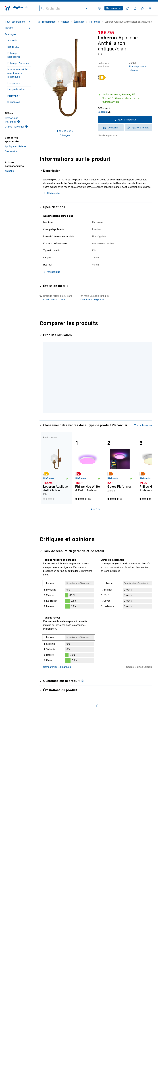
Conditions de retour (54, 299)
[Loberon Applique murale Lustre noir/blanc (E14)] (120, 377)
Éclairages (10, 34)
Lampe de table (16, 89)
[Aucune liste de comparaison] (135, 8)
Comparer (113, 127)
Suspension (13, 102)
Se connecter (113, 8)
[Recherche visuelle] (87, 8)
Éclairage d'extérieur (18, 63)
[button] (125, 98)
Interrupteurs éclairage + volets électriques (17, 73)
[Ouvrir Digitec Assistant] (127, 8)
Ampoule (12, 40)
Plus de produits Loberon (138, 67)
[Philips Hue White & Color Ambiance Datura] (88, 503)
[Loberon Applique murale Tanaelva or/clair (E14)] (88, 377)
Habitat (9, 28)
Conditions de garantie (93, 299)
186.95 (106, 32)
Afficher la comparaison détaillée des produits (72, 343)
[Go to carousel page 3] (94, 448)
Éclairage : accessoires (13, 55)
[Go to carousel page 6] (101, 448)
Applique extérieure (15, 146)
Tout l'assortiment (15, 21)
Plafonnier (13, 95)
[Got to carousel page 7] (72, 131)
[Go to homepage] (16, 8)
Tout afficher (109, 343)
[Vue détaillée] (68, 630)
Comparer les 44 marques (57, 702)
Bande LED (13, 46)
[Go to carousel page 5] (99, 448)
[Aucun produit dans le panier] (150, 8)
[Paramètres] (99, 8)
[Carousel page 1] (89, 448)
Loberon (102, 111)
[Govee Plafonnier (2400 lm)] (120, 503)
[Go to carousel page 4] (96, 448)
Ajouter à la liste (140, 127)
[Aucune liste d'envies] (142, 8)
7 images (65, 135)
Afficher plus (53, 193)
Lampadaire (13, 83)
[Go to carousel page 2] (91, 448)
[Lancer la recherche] (43, 8)
